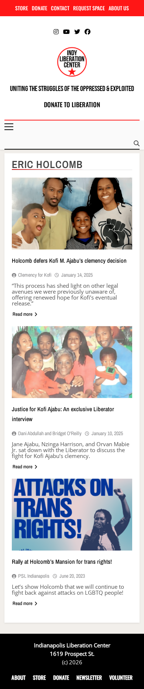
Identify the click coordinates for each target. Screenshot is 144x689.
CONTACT (60, 8)
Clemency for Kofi (34, 275)
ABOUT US (119, 8)
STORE (21, 8)
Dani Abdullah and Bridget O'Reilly (50, 433)
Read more (22, 314)
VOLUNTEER (121, 677)
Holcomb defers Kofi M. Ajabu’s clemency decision (69, 260)
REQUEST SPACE (89, 8)
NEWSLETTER (89, 677)
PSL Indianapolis (33, 576)
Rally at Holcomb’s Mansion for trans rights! (62, 561)
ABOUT (18, 677)
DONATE (39, 8)
